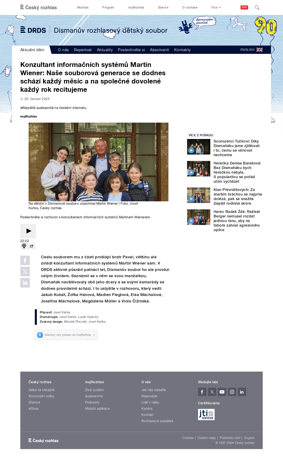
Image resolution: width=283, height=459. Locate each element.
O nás (63, 49)
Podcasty (92, 402)
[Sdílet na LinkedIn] (25, 282)
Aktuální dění (32, 49)
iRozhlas (83, 7)
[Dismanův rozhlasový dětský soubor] (141, 30)
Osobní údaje (207, 438)
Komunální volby (41, 396)
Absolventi (159, 49)
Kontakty (182, 49)
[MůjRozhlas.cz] (28, 117)
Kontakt (148, 415)
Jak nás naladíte (154, 390)
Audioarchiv (94, 396)
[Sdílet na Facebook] (25, 260)
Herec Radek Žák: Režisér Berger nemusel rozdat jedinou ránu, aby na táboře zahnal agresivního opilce (237, 220)
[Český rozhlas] (38, 7)
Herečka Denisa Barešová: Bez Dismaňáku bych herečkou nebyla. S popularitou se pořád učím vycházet (237, 172)
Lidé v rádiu (150, 402)
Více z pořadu (201, 135)
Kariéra (147, 409)
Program (108, 7)
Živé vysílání (94, 390)
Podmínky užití (230, 438)
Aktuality (105, 49)
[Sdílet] (31, 246)
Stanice (163, 7)
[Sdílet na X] (25, 271)
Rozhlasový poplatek (157, 421)
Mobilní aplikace (97, 409)
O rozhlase (189, 7)
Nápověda (149, 396)
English (249, 438)
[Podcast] (24, 246)
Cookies (188, 438)
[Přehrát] (28, 231)
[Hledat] (257, 7)
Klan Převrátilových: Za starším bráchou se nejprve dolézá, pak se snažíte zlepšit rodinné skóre (238, 196)
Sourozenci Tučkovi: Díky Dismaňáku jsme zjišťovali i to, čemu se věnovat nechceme (237, 148)
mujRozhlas (136, 7)
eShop (34, 409)
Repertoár (83, 49)
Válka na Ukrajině (41, 390)
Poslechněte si (131, 49)
